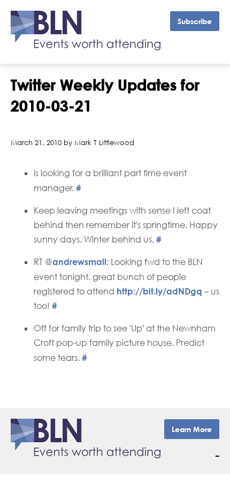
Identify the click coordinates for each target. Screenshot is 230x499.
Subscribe (195, 21)
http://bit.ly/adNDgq (159, 291)
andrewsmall (79, 261)
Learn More (192, 429)
